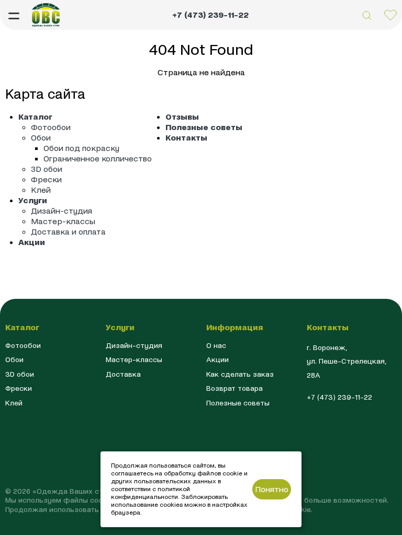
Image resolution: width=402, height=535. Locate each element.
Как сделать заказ (240, 374)
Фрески (46, 179)
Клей (41, 189)
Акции (31, 242)
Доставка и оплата (68, 231)
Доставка (123, 374)
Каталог (35, 116)
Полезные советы (203, 127)
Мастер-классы (63, 221)
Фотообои (51, 127)
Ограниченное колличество (97, 158)
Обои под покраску (81, 148)
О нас (216, 346)
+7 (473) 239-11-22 (210, 14)
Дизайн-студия (61, 210)
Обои (41, 137)
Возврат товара (234, 388)
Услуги (32, 200)
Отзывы (182, 116)
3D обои (46, 169)
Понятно (271, 489)
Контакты (186, 137)
